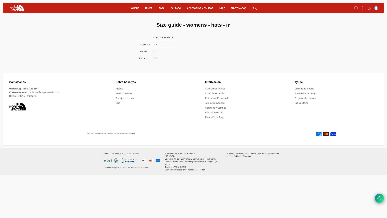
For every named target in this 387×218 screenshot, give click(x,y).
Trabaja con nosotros (126, 98)
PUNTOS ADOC (238, 8)
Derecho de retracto (304, 88)
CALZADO (176, 8)
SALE (222, 8)
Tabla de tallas (301, 103)
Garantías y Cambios (215, 107)
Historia (119, 88)
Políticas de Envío (214, 112)
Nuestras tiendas (124, 93)
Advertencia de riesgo (305, 93)
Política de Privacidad (242, 156)
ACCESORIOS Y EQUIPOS (200, 8)
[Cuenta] (356, 8)
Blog (254, 8)
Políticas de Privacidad (216, 98)
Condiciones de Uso (215, 93)
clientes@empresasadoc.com (45, 92)
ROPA (161, 8)
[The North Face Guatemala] (17, 8)
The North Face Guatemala (105, 133)
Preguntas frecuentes (305, 98)
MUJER (149, 8)
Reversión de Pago (214, 117)
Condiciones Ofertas (215, 88)
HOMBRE (134, 8)
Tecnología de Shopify (126, 133)
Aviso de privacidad (214, 103)
